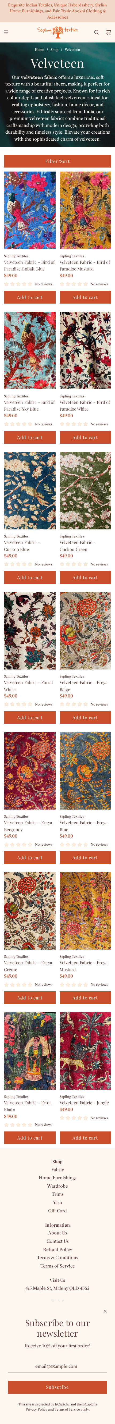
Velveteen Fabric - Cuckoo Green (78, 545)
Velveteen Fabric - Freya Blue (84, 826)
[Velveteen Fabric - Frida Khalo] (30, 1051)
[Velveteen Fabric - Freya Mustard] (85, 911)
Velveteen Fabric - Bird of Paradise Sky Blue (29, 405)
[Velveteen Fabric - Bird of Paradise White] (85, 350)
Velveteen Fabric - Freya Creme (28, 966)
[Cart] (108, 32)
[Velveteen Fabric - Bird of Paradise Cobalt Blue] (30, 210)
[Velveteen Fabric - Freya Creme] (30, 911)
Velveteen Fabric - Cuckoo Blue (22, 545)
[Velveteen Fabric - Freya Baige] (85, 631)
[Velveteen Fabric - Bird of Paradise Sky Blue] (30, 350)
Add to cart (30, 297)
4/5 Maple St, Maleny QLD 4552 (57, 1288)
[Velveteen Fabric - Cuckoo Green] (85, 490)
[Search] (96, 32)
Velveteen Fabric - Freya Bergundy (28, 826)
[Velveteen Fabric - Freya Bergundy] (30, 771)
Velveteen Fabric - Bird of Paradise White (85, 405)
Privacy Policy (36, 1409)
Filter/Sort (57, 161)
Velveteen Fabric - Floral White (28, 685)
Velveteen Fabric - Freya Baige (84, 685)
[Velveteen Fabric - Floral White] (30, 631)
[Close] (105, 1311)
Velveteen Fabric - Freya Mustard (84, 966)
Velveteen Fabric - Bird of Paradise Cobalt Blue (29, 265)
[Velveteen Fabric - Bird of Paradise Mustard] (85, 210)
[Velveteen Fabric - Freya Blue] (85, 771)
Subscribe (57, 1387)
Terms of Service (67, 1409)
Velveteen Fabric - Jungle (84, 1102)
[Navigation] (6, 32)
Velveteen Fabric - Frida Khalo (28, 1106)
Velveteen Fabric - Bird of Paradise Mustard (85, 265)
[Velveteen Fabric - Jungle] (85, 1051)
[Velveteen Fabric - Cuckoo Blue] (30, 490)
